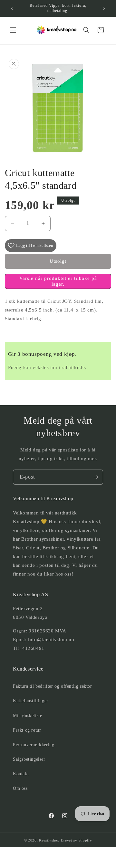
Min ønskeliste (27, 715)
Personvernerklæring (33, 744)
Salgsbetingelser (29, 759)
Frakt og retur (27, 730)
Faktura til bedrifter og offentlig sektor (52, 686)
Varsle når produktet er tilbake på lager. (58, 281)
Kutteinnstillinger (30, 700)
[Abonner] (96, 477)
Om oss (20, 788)
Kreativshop (49, 840)
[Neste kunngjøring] (104, 8)
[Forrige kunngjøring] (12, 8)
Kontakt (21, 773)
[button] (13, 30)
